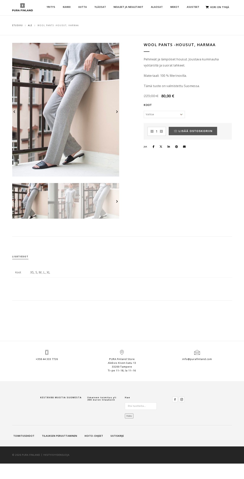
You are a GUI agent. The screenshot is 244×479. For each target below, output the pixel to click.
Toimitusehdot (24, 435)
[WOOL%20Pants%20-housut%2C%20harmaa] (155, 146)
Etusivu (17, 25)
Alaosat (157, 7)
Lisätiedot (20, 256)
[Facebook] (175, 399)
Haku (129, 416)
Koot (148, 105)
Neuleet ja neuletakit (128, 7)
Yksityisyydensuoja (56, 455)
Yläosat (100, 7)
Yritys (51, 7)
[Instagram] (182, 399)
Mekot (174, 7)
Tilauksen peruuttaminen (59, 435)
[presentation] (14, 111)
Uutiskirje (117, 435)
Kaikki (67, 7)
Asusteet (193, 7)
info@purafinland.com (197, 359)
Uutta (82, 7)
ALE (30, 25)
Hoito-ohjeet (94, 435)
